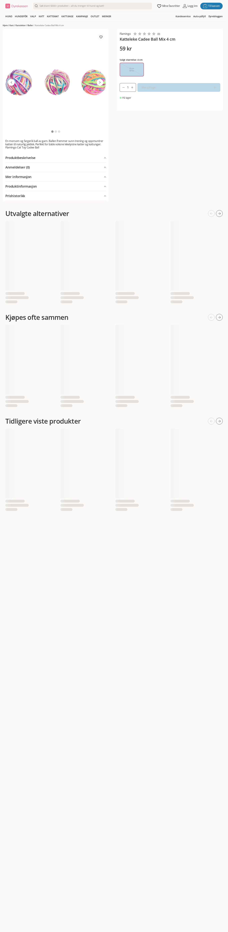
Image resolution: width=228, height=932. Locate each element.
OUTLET (95, 16)
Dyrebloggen (215, 16)
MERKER (106, 16)
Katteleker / (22, 25)
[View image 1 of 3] (52, 131)
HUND (8, 16)
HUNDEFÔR (21, 16)
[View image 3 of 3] (59, 131)
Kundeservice (183, 16)
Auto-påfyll (199, 16)
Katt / (13, 25)
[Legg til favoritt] (101, 37)
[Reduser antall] (122, 87)
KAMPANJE (82, 16)
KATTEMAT (53, 16)
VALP (33, 16)
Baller (30, 25)
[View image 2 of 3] (56, 131)
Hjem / (6, 25)
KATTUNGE (67, 16)
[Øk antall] (133, 87)
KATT (41, 16)
